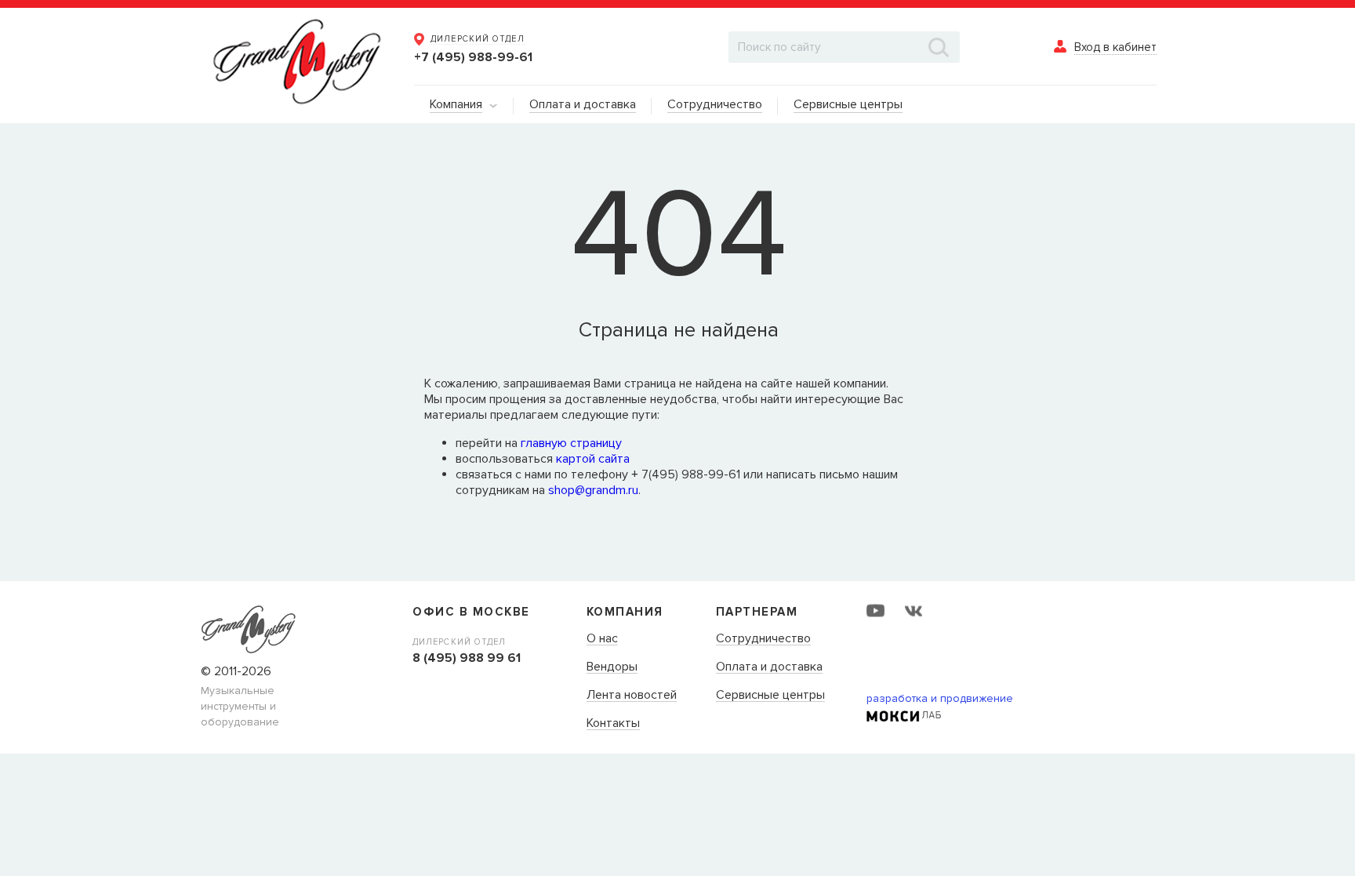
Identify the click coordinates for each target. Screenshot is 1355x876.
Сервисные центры (770, 695)
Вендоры (612, 667)
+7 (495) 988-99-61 (473, 57)
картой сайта (593, 459)
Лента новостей (632, 695)
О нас (602, 639)
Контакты (613, 724)
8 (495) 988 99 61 (466, 658)
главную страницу (571, 443)
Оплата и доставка (769, 667)
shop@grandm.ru (593, 490)
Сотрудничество (763, 639)
